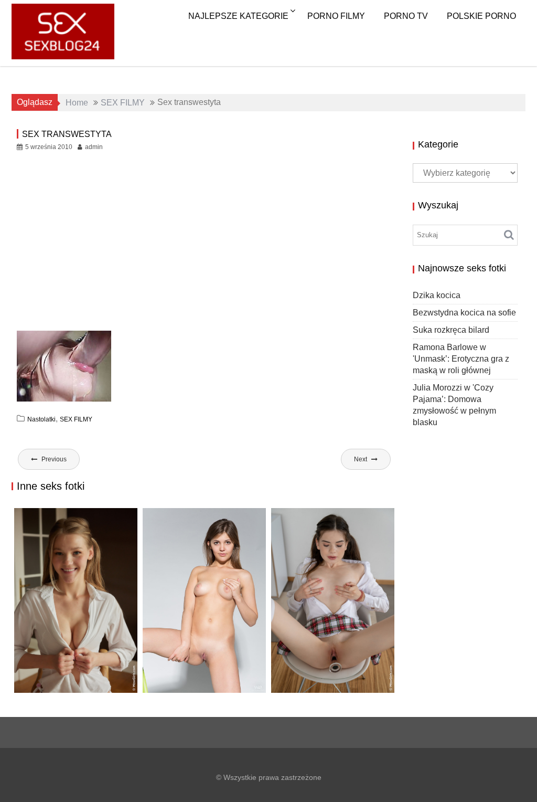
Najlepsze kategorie (238, 16)
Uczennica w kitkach (323, 682)
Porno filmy (336, 16)
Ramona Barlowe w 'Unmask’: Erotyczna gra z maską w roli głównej (461, 359)
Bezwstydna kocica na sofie (464, 312)
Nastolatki (41, 419)
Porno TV (406, 16)
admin (94, 147)
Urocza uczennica (61, 682)
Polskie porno (481, 16)
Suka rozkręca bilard (451, 329)
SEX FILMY (76, 419)
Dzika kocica (436, 295)
